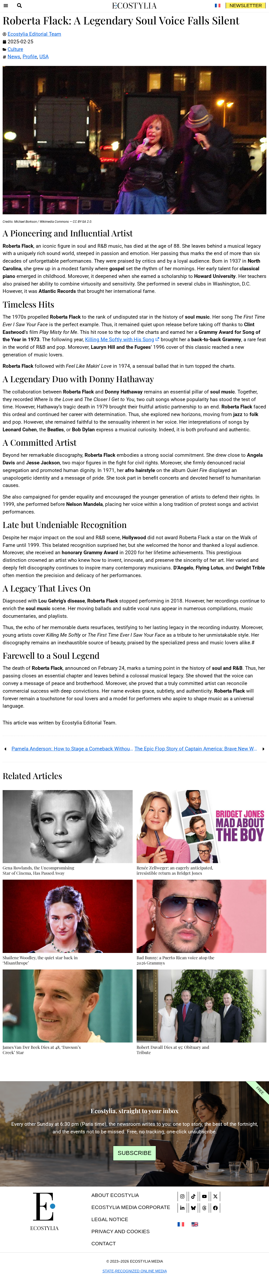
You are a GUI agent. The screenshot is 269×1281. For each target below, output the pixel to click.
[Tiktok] (193, 1196)
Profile (30, 57)
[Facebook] (215, 1208)
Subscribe (135, 1153)
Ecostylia (44, 1227)
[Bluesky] (193, 1208)
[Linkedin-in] (182, 1208)
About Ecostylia (115, 1195)
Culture (15, 49)
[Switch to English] (195, 1224)
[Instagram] (182, 1196)
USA (44, 57)
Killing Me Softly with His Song (119, 339)
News (14, 57)
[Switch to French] (217, 5)
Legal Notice (109, 1219)
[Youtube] (204, 1196)
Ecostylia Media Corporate (130, 1207)
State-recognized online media (134, 1271)
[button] (6, 5)
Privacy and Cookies (120, 1231)
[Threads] (204, 1208)
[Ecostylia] (44, 1206)
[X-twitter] (215, 1196)
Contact (103, 1243)
